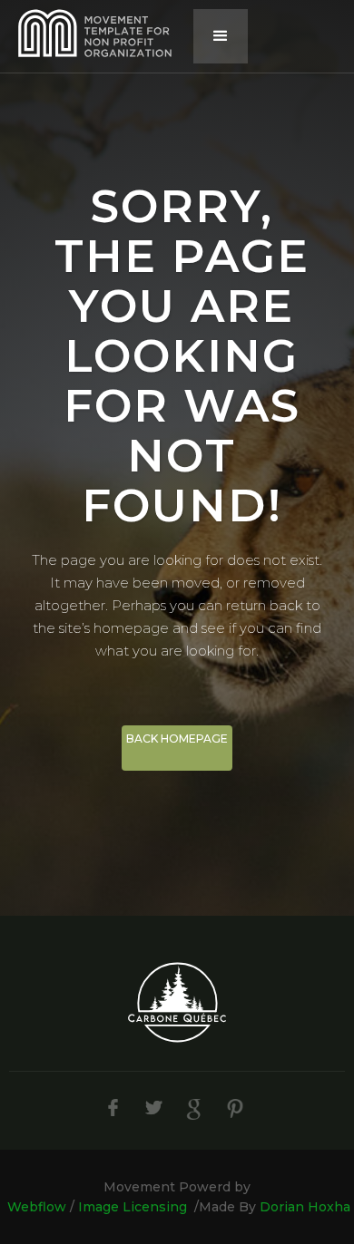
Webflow (37, 1207)
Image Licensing (132, 1207)
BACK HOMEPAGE (177, 738)
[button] (220, 36)
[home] (90, 33)
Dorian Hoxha (305, 1207)
